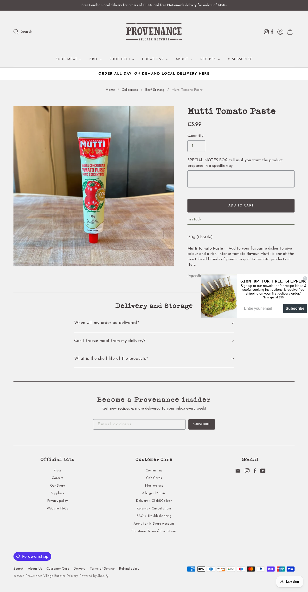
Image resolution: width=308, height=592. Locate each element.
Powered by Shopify (93, 576)
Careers (57, 478)
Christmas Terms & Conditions (153, 531)
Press (57, 470)
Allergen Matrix (154, 493)
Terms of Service (102, 569)
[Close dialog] (303, 278)
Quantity (195, 136)
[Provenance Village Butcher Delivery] (154, 31)
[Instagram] (247, 472)
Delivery (79, 569)
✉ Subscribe (240, 59)
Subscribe (201, 424)
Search (18, 569)
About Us (35, 569)
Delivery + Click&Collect (154, 501)
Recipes (208, 59)
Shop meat (66, 59)
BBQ (93, 59)
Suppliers (57, 493)
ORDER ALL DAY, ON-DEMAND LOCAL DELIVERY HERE (154, 74)
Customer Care (57, 569)
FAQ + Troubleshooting (153, 516)
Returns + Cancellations (154, 508)
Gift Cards (154, 478)
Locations (153, 59)
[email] (238, 472)
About (182, 59)
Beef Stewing (155, 90)
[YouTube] (262, 472)
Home (110, 90)
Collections (130, 90)
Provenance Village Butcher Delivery (52, 576)
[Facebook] (255, 472)
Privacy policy (57, 501)
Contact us (154, 470)
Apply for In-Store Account (154, 524)
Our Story (57, 486)
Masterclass (154, 486)
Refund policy (129, 569)
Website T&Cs (57, 508)
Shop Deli (119, 59)
